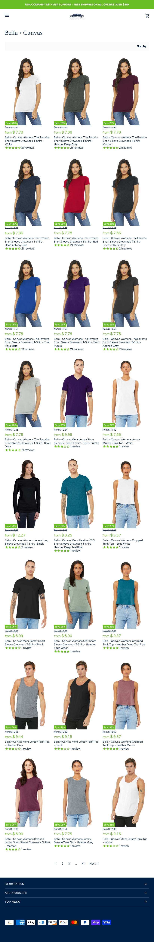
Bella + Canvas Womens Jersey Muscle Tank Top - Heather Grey (73, 840)
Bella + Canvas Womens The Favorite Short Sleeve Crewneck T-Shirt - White (27, 141)
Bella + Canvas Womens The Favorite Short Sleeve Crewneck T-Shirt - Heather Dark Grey (125, 241)
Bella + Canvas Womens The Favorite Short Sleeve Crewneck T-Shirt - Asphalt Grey (125, 342)
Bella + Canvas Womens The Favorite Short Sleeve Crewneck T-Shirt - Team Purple (77, 342)
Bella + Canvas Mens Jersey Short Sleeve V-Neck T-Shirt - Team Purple (76, 441)
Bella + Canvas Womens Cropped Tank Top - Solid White (123, 542)
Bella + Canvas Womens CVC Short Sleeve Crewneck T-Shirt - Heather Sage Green (75, 644)
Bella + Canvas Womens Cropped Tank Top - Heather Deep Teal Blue (124, 642)
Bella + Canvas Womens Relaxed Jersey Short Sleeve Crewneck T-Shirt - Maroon (27, 842)
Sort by (141, 46)
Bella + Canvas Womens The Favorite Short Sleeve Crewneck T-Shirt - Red (76, 239)
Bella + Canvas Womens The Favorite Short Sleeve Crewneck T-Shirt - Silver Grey (28, 443)
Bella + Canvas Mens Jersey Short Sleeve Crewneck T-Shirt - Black (25, 642)
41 (83, 863)
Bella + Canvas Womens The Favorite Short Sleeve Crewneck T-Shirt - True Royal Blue (27, 342)
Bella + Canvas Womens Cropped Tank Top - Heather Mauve (123, 743)
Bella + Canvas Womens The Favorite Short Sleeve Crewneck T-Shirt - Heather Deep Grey (76, 141)
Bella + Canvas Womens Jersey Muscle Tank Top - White (121, 441)
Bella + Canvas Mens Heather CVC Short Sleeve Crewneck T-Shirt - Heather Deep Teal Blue (74, 544)
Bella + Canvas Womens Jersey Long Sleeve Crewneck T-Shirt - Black (26, 542)
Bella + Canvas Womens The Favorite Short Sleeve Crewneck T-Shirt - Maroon (125, 141)
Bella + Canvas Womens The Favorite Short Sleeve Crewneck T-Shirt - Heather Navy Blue (27, 241)
